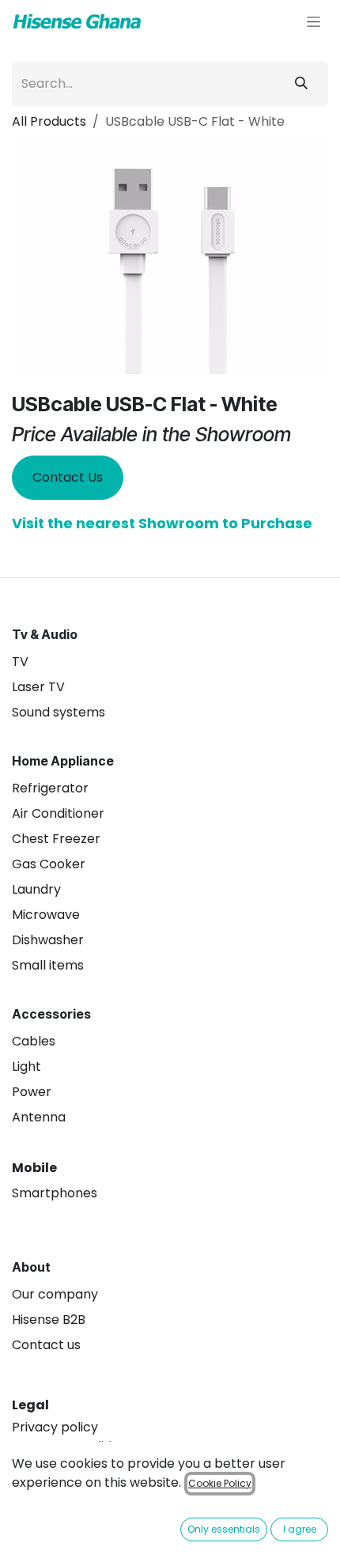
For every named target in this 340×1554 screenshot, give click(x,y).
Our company (55, 1294)
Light (26, 1066)
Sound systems (58, 712)
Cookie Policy (219, 1483)
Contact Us (67, 477)
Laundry (36, 889)
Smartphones (54, 1193)
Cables (33, 1041)
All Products (49, 121)
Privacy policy (55, 1427)
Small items (48, 965)
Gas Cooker (48, 864)
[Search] (301, 84)
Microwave (46, 915)
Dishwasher (48, 940)
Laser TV (38, 687)
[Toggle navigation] (313, 21)
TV (20, 661)
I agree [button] (299, 1529)
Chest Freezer (56, 839)
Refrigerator (50, 788)
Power (31, 1092)
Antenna (39, 1117)
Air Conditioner (58, 813)
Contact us (46, 1345)
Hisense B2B (48, 1319)
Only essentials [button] (223, 1529)
